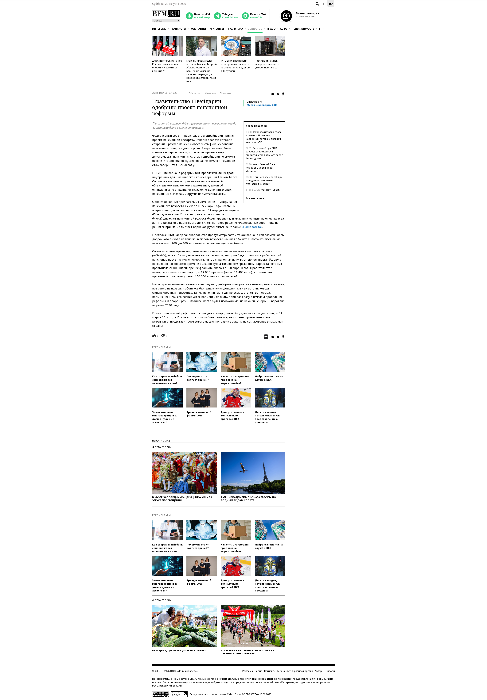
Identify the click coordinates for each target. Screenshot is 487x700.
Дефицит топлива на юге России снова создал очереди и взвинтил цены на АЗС (167, 66)
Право (271, 28)
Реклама (247, 671)
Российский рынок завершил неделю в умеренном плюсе (267, 64)
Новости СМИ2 (161, 440)
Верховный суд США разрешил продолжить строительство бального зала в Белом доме (264, 153)
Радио (258, 671)
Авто (283, 28)
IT (320, 28)
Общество (255, 28)
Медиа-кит (283, 671)
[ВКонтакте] (272, 94)
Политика (235, 28)
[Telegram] (277, 94)
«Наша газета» (252, 227)
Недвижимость (303, 28)
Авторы (319, 671)
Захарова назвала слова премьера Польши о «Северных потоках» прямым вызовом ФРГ (264, 137)
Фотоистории (161, 447)
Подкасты (178, 28)
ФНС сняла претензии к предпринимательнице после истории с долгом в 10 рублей (235, 66)
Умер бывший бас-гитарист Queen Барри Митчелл (260, 168)
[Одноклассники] (283, 94)
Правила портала (302, 671)
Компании (198, 28)
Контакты (269, 671)
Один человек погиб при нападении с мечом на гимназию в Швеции (264, 180)
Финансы (217, 28)
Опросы (330, 671)
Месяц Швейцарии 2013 (262, 104)
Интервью (159, 28)
